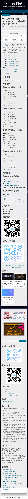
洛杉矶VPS (15, 457)
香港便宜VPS (11, 267)
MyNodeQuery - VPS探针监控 (10, 481)
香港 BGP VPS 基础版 (11, 71)
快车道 (6, 265)
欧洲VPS (10, 457)
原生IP (10, 451)
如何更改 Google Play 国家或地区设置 (12, 441)
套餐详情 (6, 57)
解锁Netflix (4, 460)
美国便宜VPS (16, 458)
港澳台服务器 (14, 26)
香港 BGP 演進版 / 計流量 (12, 63)
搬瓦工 (13, 453)
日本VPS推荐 (5, 457)
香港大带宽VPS (11, 462)
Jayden (7, 26)
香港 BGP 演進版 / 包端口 (12, 65)
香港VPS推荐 (18, 460)
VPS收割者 (14, 4)
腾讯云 (22, 458)
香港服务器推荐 (18, 267)
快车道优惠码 (12, 265)
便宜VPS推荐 (14, 450)
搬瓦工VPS (18, 453)
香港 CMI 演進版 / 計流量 (12, 61)
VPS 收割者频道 (6, 391)
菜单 (2, 11)
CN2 (3, 448)
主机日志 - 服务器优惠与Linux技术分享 (12, 475)
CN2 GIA (6, 448)
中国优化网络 (16, 448)
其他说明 (6, 73)
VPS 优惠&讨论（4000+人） (9, 389)
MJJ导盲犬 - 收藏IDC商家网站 (10, 473)
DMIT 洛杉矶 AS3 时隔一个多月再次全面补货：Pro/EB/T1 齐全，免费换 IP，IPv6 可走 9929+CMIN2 (14, 417)
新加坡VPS (10, 455)
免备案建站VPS (5, 451)
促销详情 (6, 55)
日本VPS (20, 455)
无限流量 (15, 455)
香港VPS (19, 265)
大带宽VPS (6, 453)
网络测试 (6, 67)
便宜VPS (5, 450)
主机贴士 (5, 479)
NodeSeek (5, 485)
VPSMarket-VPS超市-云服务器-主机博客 (12, 483)
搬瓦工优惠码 (4, 455)
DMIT (10, 448)
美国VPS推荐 (6, 458)
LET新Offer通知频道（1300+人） (11, 395)
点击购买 (6, 105)
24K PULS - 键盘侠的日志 (9, 471)
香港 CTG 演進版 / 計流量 (12, 59)
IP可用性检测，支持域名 (8, 401)
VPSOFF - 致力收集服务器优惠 (10, 477)
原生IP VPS (15, 451)
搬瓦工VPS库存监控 (7, 469)
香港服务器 (19, 26)
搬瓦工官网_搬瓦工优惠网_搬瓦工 (11, 487)
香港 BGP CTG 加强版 (11, 69)
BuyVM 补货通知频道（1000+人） (11, 393)
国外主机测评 (6, 489)
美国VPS (21, 457)
